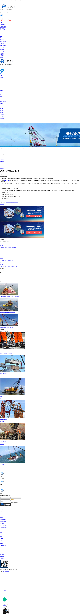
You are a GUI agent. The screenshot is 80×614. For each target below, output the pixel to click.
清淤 (1, 36)
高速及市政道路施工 (4, 45)
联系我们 (2, 57)
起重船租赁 (2, 24)
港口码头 (25, 148)
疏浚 (1, 92)
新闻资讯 (2, 51)
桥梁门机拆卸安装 (3, 41)
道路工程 (2, 43)
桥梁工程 (2, 39)
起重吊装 (7, 148)
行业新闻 (2, 54)
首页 (1, 22)
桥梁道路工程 (8, 202)
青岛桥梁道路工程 (14, 202)
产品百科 (2, 55)
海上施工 (11, 148)
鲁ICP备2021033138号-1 (8, 513)
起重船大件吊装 (3, 26)
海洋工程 (38, 148)
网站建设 (2, 515)
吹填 (1, 37)
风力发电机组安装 (3, 88)
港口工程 (1, 90)
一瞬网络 (6, 515)
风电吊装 (29, 148)
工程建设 (33, 148)
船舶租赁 (20, 148)
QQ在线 (4, 605)
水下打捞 (2, 28)
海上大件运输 (3, 29)
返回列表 (2, 204)
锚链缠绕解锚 (3, 27)
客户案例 (2, 49)
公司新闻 (2, 53)
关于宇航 (2, 47)
